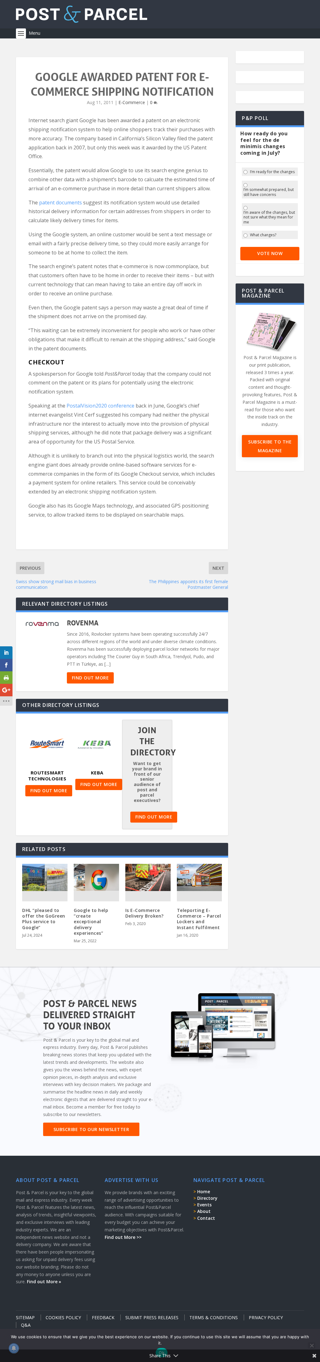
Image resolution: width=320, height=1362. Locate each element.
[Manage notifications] (14, 1348)
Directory (207, 1198)
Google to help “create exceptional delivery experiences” (91, 921)
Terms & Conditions (213, 1317)
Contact (206, 1218)
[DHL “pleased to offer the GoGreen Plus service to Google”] (45, 877)
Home (203, 1191)
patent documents (60, 202)
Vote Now (269, 253)
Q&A (26, 1325)
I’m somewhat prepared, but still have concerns (268, 192)
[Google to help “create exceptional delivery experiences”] (96, 877)
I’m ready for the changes (272, 171)
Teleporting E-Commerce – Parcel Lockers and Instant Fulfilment (199, 918)
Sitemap (25, 1317)
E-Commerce (131, 102)
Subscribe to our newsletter (91, 1129)
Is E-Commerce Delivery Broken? (144, 913)
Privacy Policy (266, 1317)
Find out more (90, 678)
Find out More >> (123, 1237)
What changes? (263, 235)
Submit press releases (151, 1317)
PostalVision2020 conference (100, 405)
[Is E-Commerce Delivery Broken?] (148, 877)
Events (204, 1205)
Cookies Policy (63, 1317)
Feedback (103, 1317)
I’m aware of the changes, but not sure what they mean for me (269, 217)
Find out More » (44, 1281)
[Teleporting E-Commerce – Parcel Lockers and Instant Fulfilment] (199, 877)
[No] (311, 1345)
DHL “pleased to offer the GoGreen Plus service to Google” (43, 918)
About (204, 1211)
